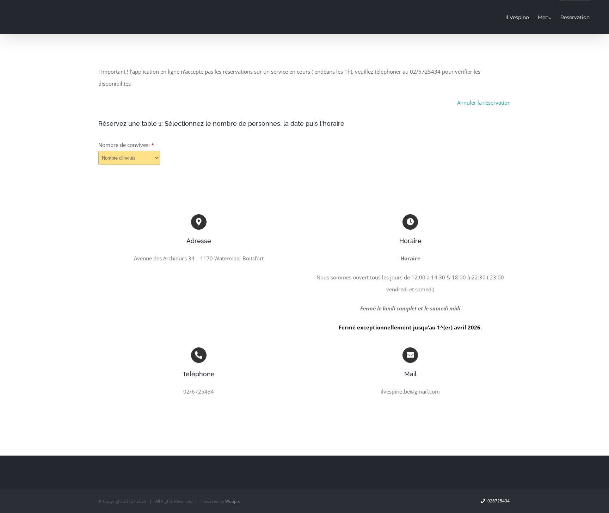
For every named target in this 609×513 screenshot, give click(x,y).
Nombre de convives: (126, 144)
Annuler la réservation (484, 102)
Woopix (232, 501)
